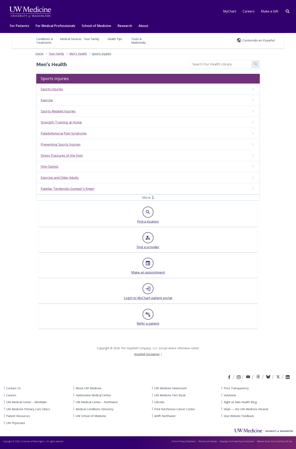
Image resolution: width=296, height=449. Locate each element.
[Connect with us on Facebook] (229, 377)
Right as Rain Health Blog (240, 402)
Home (39, 54)
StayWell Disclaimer (147, 354)
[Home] (263, 430)
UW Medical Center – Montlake (26, 402)
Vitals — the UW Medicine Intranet (246, 409)
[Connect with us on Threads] (259, 377)
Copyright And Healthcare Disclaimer (236, 441)
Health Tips (115, 39)
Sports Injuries (101, 54)
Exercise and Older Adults (60, 177)
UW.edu (159, 402)
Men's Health (78, 54)
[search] (220, 64)
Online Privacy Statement (184, 441)
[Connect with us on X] (278, 377)
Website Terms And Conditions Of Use (274, 441)
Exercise (47, 100)
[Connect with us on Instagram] (239, 377)
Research (125, 26)
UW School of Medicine (91, 416)
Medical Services (71, 39)
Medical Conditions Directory (94, 409)
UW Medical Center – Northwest (97, 402)
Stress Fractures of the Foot (62, 155)
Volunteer (230, 395)
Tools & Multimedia (138, 40)
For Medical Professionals (55, 26)
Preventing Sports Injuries (61, 144)
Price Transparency (236, 388)
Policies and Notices (208, 441)
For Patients (19, 26)
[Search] (288, 11)
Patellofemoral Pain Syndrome (64, 133)
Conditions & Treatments (44, 40)
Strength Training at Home (61, 122)
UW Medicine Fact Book (170, 395)
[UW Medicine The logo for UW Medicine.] (30, 12)
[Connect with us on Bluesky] (268, 377)
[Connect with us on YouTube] (248, 377)
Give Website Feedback (239, 416)
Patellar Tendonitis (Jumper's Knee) (67, 188)
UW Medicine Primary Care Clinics (28, 409)
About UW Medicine (88, 388)
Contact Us (13, 388)
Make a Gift (269, 11)
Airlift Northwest (165, 416)
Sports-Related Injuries (58, 111)
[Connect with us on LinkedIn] (288, 377)
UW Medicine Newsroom (170, 388)
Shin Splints (49, 166)
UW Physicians (15, 423)
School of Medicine (96, 26)
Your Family (91, 39)
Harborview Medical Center (93, 395)
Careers (249, 11)
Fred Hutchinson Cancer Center (174, 409)
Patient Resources (18, 416)
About (143, 26)
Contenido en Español (258, 40)
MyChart (229, 11)
